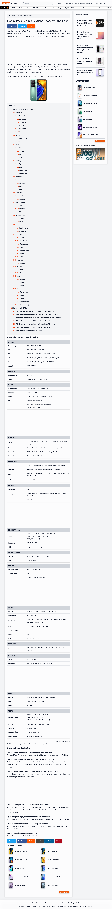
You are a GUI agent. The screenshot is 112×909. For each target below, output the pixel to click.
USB (21, 257)
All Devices (63, 892)
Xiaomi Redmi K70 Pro (54, 877)
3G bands (22, 122)
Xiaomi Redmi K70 (20, 885)
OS (20, 180)
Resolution (23, 170)
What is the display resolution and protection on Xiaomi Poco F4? (38, 318)
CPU (20, 186)
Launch (18, 135)
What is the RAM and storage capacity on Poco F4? (33, 327)
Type (21, 164)
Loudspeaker (23, 228)
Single (21, 218)
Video (21, 212)
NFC (21, 247)
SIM (20, 157)
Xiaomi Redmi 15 (88, 111)
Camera (23, 298)
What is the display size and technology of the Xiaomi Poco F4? (37, 314)
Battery (19, 266)
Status (21, 141)
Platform (19, 177)
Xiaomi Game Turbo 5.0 (90, 8)
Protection (23, 173)
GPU (20, 189)
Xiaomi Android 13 (50, 8)
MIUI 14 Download (24, 8)
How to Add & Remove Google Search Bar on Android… (85, 61)
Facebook (21, 841)
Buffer (40, 841)
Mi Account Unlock (105, 8)
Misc (18, 276)
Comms (19, 234)
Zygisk (67, 8)
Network (19, 113)
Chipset (22, 183)
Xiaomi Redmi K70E (53, 885)
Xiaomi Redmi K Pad (90, 127)
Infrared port (24, 250)
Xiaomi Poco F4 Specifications (22, 109)
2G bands (22, 119)
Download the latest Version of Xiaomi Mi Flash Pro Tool (84, 23)
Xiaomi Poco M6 (19, 868)
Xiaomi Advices (35, 906)
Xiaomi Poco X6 (52, 851)
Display (18, 161)
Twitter (11, 841)
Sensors (22, 263)
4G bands (22, 125)
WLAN (22, 238)
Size (20, 167)
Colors (22, 279)
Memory (19, 193)
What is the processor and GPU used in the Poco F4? (33, 321)
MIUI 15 (14, 8)
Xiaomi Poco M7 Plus (90, 95)
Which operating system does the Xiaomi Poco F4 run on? (35, 324)
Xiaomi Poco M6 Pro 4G (21, 860)
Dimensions (23, 148)
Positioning (24, 244)
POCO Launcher (76, 8)
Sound (18, 225)
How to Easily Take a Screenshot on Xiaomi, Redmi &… (85, 72)
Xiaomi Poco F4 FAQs (19, 308)
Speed (21, 132)
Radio (22, 254)
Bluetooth (23, 241)
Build (21, 154)
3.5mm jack (23, 231)
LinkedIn (49, 841)
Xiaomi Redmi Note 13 (54, 860)
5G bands (22, 129)
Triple (21, 205)
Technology (23, 116)
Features (22, 209)
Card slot (22, 196)
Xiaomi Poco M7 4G (89, 88)
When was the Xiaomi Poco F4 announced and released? (35, 311)
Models (22, 282)
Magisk (60, 8)
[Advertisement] (38, 50)
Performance (24, 292)
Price (22, 286)
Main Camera (20, 202)
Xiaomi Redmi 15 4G (89, 119)
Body (17, 145)
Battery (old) (24, 305)
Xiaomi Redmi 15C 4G (90, 103)
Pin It (58, 841)
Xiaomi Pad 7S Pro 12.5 (90, 135)
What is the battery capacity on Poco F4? (30, 330)
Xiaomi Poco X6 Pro (20, 851)
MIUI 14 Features (37, 8)
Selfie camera (20, 215)
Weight (21, 151)
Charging (23, 273)
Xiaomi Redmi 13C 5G (21, 877)
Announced (23, 138)
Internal (22, 199)
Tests (18, 289)
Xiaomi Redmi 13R (52, 868)
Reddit (31, 841)
